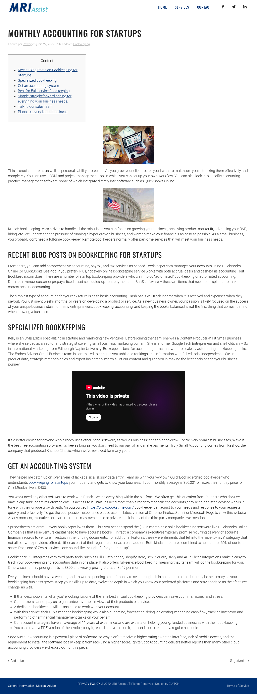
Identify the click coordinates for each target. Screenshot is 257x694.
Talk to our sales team (35, 106)
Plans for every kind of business (42, 112)
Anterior (16, 660)
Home (162, 7)
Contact (204, 7)
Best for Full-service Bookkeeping (44, 91)
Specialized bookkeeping (37, 80)
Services (182, 7)
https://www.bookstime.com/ (110, 507)
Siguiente (239, 660)
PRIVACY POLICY (89, 684)
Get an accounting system (38, 85)
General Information (21, 686)
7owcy (27, 44)
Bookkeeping (81, 44)
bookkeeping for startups (48, 482)
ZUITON (174, 684)
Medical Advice (46, 686)
